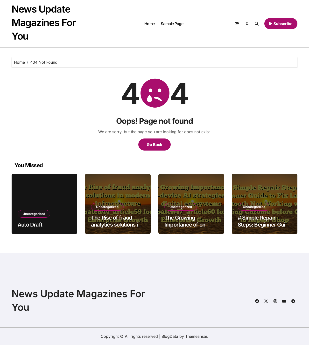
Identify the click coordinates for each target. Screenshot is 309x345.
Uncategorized (34, 214)
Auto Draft (30, 224)
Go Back (154, 144)
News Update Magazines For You (44, 22)
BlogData (170, 336)
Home (149, 23)
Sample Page (172, 23)
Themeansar (196, 336)
